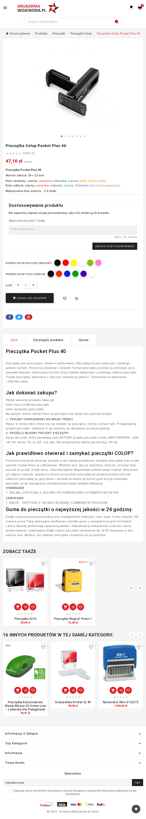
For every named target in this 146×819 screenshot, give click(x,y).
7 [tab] (84, 136)
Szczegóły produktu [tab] (48, 340)
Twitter (19, 317)
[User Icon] (131, 8)
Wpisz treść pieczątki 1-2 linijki (27, 220)
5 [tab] (77, 136)
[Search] (117, 22)
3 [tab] (69, 136)
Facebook (9, 317)
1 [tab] (61, 136)
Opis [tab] (14, 340)
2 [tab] (65, 136)
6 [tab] (81, 136)
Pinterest (28, 317)
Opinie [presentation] (84, 340)
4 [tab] (73, 136)
